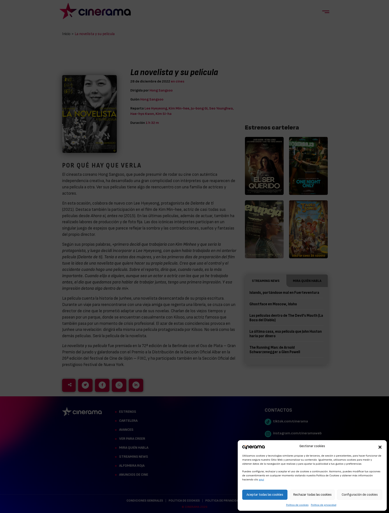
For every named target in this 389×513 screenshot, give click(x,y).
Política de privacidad (323, 505)
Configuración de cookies (360, 494)
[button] (380, 446)
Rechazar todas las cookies (312, 494)
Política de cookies (297, 505)
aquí (261, 479)
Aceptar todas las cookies (265, 494)
